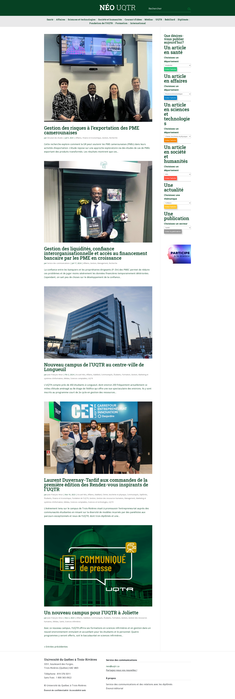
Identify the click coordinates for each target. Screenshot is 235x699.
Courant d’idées (133, 20)
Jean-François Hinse (55, 374)
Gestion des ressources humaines (110, 498)
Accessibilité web (77, 690)
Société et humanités (110, 20)
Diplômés (183, 20)
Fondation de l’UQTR (101, 23)
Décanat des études (55, 138)
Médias (149, 20)
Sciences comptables (78, 378)
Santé (50, 20)
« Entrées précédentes (56, 646)
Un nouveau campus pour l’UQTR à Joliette (91, 612)
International (138, 23)
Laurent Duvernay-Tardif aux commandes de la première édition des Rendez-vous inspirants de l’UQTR (96, 484)
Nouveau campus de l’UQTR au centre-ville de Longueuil (94, 367)
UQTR (158, 20)
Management (102, 263)
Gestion (105, 138)
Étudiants (117, 374)
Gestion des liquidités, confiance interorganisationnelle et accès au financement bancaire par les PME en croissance (95, 253)
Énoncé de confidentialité (56, 690)
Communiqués (107, 374)
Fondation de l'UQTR (80, 498)
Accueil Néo (80, 374)
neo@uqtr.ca (112, 666)
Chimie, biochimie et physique (114, 494)
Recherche (113, 138)
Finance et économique (91, 138)
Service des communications (58, 263)
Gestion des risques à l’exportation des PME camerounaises (91, 130)
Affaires (60, 20)
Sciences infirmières (73, 621)
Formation (121, 23)
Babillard (170, 20)
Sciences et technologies (81, 20)
